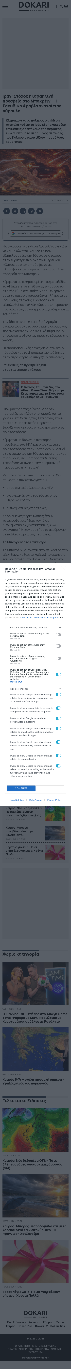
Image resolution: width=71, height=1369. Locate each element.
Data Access (35, 800)
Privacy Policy (54, 800)
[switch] (58, 634)
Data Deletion (17, 800)
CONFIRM (21, 788)
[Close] (64, 569)
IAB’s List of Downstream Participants (39, 617)
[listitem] (35, 627)
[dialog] (35, 684)
